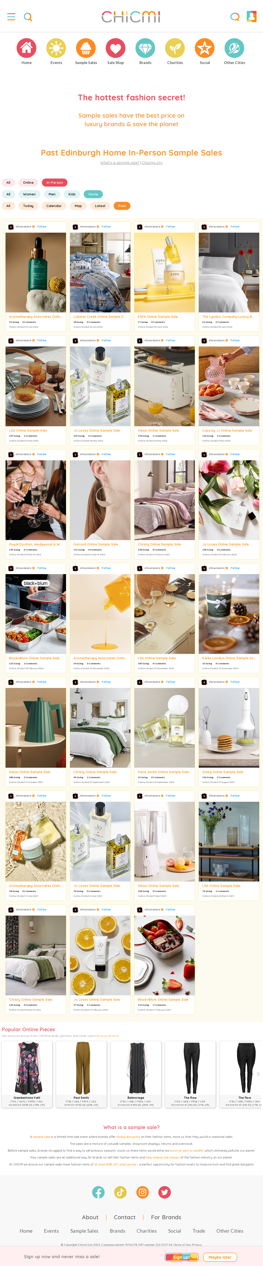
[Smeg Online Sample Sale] (229, 728)
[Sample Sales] (86, 48)
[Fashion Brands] (145, 48)
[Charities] (175, 48)
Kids (72, 194)
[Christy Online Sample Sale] (164, 500)
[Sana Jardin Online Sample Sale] (164, 728)
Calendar (54, 206)
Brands (117, 1231)
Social (174, 1231)
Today (28, 206)
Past (122, 206)
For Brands (166, 1217)
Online (28, 182)
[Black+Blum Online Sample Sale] (36, 614)
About (90, 1217)
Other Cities (229, 1231)
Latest (100, 206)
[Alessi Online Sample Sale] (164, 386)
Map (78, 206)
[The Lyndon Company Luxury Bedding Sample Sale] (229, 272)
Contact (125, 1217)
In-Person (55, 182)
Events (51, 1231)
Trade (199, 1231)
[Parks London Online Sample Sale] (229, 614)
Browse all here (107, 1036)
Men (52, 194)
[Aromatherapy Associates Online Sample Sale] (36, 272)
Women (29, 194)
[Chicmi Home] (27, 48)
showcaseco (24, 226)
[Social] (205, 48)
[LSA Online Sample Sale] (36, 386)
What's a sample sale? (120, 162)
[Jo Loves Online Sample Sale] (100, 386)
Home (93, 194)
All (8, 182)
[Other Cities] (234, 48)
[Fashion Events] (56, 48)
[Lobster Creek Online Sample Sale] (100, 272)
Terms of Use (182, 1244)
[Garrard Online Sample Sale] (100, 500)
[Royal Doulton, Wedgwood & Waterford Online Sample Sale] (36, 500)
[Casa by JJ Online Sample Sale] (229, 386)
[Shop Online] (116, 48)
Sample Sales (84, 1231)
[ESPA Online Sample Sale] (164, 272)
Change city (152, 162)
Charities (147, 1231)
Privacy (197, 1244)
